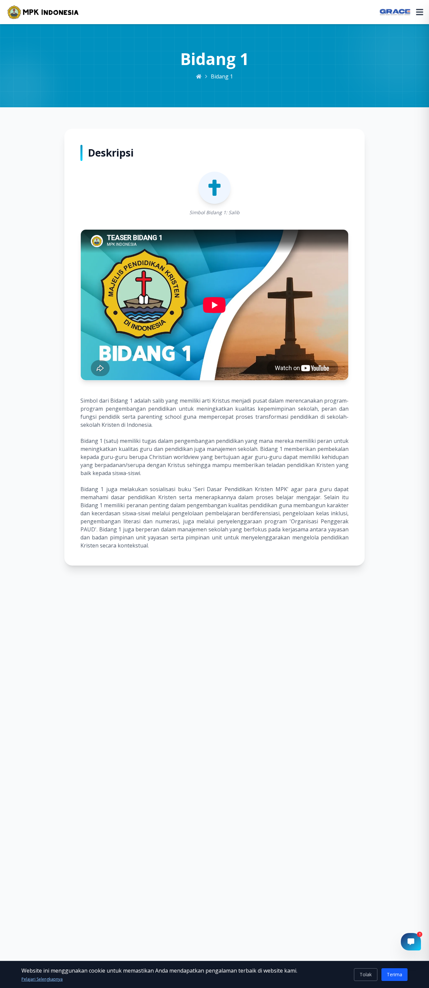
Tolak (366, 974)
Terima (394, 974)
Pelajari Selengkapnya (42, 979)
